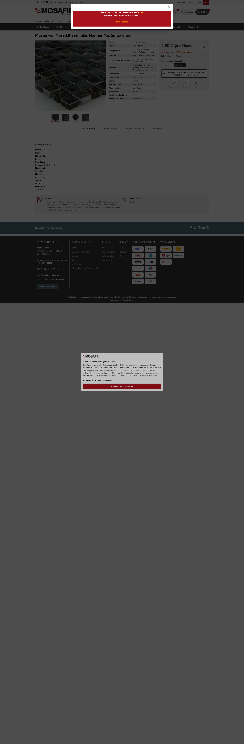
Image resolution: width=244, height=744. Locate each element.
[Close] (169, 7)
